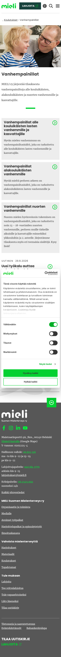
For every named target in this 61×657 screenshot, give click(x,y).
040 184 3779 (32, 466)
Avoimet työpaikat (12, 520)
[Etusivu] (8, 5)
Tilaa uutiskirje (10, 607)
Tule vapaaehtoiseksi (13, 594)
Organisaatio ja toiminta (15, 506)
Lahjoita (6, 581)
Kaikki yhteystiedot (13, 492)
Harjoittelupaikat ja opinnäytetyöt (21, 526)
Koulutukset (8, 560)
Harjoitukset (8, 547)
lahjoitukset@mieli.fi (13, 475)
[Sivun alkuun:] (51, 402)
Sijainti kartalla (10, 441)
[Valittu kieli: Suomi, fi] (45, 6)
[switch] (53, 333)
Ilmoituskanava (10, 533)
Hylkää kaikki (30, 381)
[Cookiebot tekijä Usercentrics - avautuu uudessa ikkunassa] (45, 273)
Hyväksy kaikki (30, 373)
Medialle (6, 513)
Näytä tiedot (45, 364)
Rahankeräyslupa (37, 628)
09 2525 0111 (25, 481)
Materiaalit (8, 554)
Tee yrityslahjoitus (12, 588)
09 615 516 (29, 452)
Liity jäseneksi (9, 601)
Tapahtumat (8, 567)
